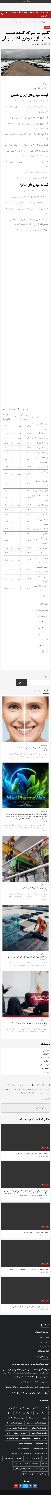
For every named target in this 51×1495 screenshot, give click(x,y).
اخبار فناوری (43, 645)
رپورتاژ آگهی (44, 1337)
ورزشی (36, 12)
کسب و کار (10, 12)
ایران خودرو (12, 1408)
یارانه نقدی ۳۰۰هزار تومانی (23, 1469)
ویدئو (28, 1)
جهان (45, 1418)
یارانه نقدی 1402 (41, 1469)
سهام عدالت (26, 1438)
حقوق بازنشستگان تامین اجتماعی (12, 1089)
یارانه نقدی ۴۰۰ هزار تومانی (38, 1474)
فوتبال (33, 1093)
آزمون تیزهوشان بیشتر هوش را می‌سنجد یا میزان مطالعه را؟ (29, 1023)
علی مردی (35, 44)
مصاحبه (44, 1464)
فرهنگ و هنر (18, 12)
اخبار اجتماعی (43, 628)
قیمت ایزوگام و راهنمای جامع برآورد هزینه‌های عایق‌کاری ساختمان (27, 957)
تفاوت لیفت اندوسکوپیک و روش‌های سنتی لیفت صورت (30, 748)
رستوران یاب (44, 1346)
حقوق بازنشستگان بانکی (25, 1089)
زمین (41, 1093)
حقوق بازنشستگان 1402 (16, 1418)
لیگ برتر (28, 1093)
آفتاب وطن (36, 88)
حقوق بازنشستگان (11, 1085)
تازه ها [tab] (46, 690)
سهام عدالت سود (23, 1448)
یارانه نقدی (17, 1464)
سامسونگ (37, 1093)
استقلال (43, 1085)
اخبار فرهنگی (43, 634)
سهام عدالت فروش (40, 1453)
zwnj (48, 1085)
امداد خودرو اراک (43, 1351)
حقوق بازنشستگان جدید (39, 1433)
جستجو (47, 677)
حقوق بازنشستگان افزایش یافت (37, 1423)
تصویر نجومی (27, 1085)
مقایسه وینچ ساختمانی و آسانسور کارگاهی (34, 888)
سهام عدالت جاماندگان (39, 1448)
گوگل (26, 1464)
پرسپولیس (22, 1093)
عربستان (14, 1453)
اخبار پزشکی (43, 622)
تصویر (24, 1)
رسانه (15, 1433)
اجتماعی (26, 12)
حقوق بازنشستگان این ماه (35, 1089)
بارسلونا (44, 1413)
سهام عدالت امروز (41, 1443)
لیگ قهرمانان (8, 1459)
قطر (27, 1459)
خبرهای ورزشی (42, 616)
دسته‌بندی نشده (43, 1057)
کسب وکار (44, 640)
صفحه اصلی (43, 12)
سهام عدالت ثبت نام (25, 1443)
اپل (40, 1085)
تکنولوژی (44, 16)
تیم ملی (22, 1085)
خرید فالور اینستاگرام (41, 1108)
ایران (37, 1085)
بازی (33, 1085)
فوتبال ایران (35, 1459)
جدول (18, 1085)
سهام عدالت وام (25, 1453)
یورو (24, 1474)
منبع (46, 661)
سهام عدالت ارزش (12, 1438)
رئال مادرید (24, 1433)
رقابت (44, 1093)
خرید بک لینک (44, 1342)
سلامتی (31, 12)
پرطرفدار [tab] (38, 690)
